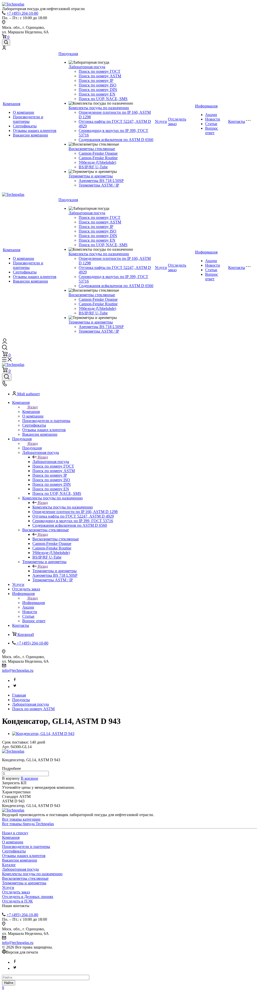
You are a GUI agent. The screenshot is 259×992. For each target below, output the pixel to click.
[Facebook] (14, 680)
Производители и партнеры (28, 119)
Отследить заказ (16, 892)
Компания (11, 104)
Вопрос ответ (211, 130)
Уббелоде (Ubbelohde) (97, 162)
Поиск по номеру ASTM (100, 76)
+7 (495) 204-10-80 (22, 13)
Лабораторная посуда (87, 67)
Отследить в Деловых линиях (27, 896)
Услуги (161, 121)
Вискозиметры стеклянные (92, 149)
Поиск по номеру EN (97, 94)
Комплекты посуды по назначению (99, 108)
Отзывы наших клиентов (34, 130)
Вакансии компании (30, 135)
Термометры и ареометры (91, 176)
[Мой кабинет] (4, 48)
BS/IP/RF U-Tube (93, 167)
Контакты (236, 121)
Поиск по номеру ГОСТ (99, 71)
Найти (8, 983)
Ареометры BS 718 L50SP (101, 180)
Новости (212, 119)
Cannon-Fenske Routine (98, 158)
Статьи (211, 124)
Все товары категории (21, 819)
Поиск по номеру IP (96, 80)
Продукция (68, 54)
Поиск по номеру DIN (98, 89)
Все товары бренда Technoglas (28, 824)
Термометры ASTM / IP (99, 185)
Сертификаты (25, 126)
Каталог (9, 865)
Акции (211, 114)
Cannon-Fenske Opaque (98, 153)
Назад (33, 407)
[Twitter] (14, 686)
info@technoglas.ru (17, 670)
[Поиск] (6, 42)
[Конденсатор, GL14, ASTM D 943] (43, 733)
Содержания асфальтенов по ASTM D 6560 (116, 139)
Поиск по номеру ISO (97, 85)
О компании (23, 112)
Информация (206, 106)
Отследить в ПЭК (17, 901)
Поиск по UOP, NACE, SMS (103, 99)
